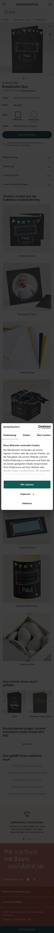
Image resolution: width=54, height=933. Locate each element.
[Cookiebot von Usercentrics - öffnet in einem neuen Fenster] (38, 427)
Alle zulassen (27, 484)
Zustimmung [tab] (9, 435)
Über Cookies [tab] (44, 435)
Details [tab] (26, 435)
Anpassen (25, 494)
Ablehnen (27, 503)
